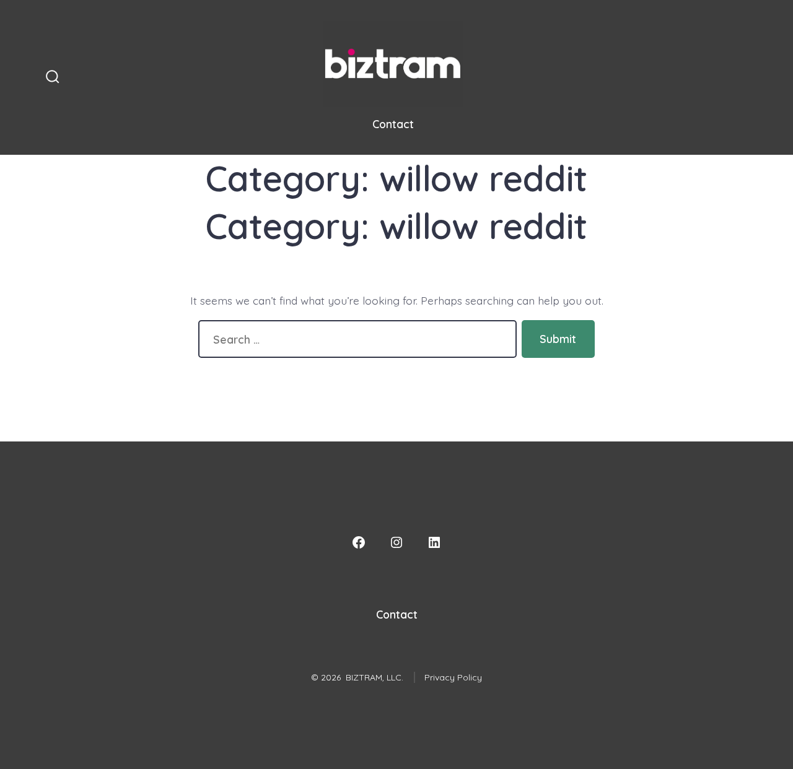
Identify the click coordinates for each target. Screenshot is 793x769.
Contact (393, 124)
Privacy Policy (453, 677)
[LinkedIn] (434, 542)
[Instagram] (396, 542)
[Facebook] (358, 542)
